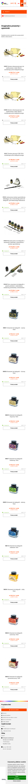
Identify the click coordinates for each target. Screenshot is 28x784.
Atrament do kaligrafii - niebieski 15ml (14, 546)
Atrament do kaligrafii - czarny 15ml (14, 328)
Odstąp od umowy (15, 709)
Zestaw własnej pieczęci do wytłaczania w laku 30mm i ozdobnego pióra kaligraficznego (14, 68)
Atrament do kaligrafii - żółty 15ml (14, 590)
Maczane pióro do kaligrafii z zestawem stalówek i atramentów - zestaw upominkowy (14, 242)
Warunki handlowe (6, 715)
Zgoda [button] (16, 776)
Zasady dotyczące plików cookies (10, 717)
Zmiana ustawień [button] (17, 780)
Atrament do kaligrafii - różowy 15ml (14, 372)
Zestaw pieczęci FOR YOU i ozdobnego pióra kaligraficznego (14, 154)
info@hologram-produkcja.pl (9, 728)
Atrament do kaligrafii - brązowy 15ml (14, 415)
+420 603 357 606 (7, 731)
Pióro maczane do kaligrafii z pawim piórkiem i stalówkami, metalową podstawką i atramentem (14, 286)
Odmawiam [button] (16, 778)
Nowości (4, 713)
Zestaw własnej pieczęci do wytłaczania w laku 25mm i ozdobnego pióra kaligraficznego (14, 111)
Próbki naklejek (6, 721)
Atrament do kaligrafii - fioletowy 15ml (14, 459)
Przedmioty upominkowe (8, 15)
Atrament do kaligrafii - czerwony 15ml (14, 633)
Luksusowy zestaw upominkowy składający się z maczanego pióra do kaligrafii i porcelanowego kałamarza (14, 198)
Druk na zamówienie (7, 719)
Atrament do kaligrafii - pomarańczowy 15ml (14, 677)
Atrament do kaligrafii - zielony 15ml (14, 503)
